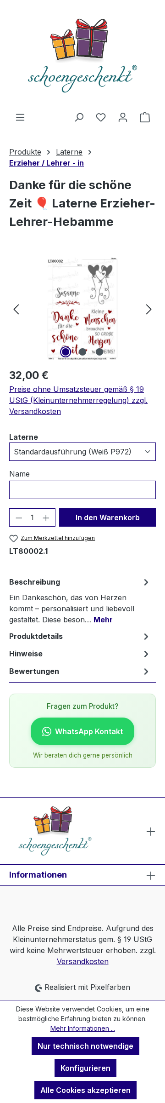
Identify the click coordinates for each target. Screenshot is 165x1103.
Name (19, 473)
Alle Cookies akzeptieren (85, 1090)
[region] (82, 308)
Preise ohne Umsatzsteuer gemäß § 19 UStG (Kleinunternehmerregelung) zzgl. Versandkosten (78, 400)
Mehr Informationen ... (82, 1028)
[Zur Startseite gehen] (82, 55)
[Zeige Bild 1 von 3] (65, 352)
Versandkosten (83, 961)
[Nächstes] (149, 308)
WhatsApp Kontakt (89, 731)
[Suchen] (79, 117)
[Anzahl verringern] (18, 517)
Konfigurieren (85, 1068)
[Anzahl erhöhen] (46, 517)
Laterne (23, 437)
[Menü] (20, 117)
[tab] (80, 600)
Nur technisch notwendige (85, 1046)
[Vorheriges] (16, 308)
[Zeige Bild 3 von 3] (99, 352)
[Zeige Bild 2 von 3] (82, 352)
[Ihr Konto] (123, 117)
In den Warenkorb (108, 517)
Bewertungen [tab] (34, 671)
